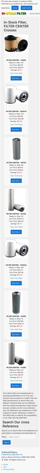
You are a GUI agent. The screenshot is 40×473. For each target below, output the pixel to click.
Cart (5, 467)
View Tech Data (16, 73)
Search (6, 442)
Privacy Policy (8, 469)
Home (5, 464)
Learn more (26, 8)
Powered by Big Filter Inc (12, 455)
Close (15, 8)
